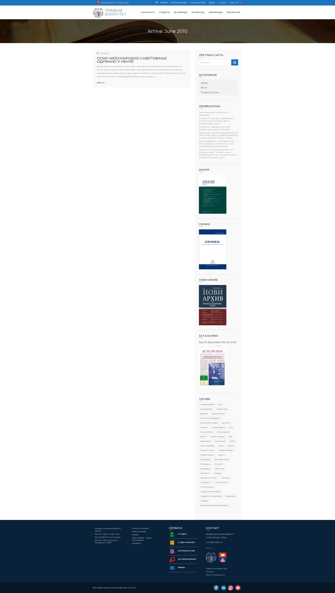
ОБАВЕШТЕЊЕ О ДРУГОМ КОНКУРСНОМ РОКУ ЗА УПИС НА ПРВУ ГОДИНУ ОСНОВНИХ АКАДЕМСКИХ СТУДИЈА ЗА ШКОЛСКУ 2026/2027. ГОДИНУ (218, 135)
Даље (99, 82)
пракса (222, 455)
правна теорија (207, 455)
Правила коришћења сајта (216, 568)
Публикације (216, 12)
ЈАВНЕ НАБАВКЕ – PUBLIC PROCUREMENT (142, 539)
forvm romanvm (207, 404)
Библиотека (233, 12)
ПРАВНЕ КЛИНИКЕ (139, 531)
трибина (204, 501)
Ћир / (232, 2)
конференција (218, 427)
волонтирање (218, 414)
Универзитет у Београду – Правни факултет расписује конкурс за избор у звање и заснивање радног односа (217, 121)
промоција (205, 464)
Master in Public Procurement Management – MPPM (106, 541)
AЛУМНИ (135, 535)
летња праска (206, 432)
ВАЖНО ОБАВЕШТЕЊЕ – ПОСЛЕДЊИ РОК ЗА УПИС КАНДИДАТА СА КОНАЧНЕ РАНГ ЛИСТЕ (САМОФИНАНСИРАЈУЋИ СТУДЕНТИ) (216, 143)
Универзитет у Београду (115, 2)
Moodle (212, 2)
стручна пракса (207, 487)
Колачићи (210, 571)
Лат (236, 2)
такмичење (230, 496)
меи (230, 436)
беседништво (206, 409)
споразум (225, 478)
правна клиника (226, 450)
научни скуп (220, 441)
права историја (207, 450)
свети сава (220, 469)
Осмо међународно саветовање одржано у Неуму (132, 60)
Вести (204, 87)
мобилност (205, 441)
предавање (205, 459)
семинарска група (208, 478)
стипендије (205, 482)
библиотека (222, 409)
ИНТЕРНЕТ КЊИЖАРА (140, 528)
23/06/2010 (104, 53)
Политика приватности (215, 575)
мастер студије (218, 436)
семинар (218, 473)
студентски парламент (210, 491)
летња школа (223, 432)
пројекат (219, 464)
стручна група (221, 482)
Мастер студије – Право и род (107, 534)
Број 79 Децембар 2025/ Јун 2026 (217, 342)
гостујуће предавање (210, 418)
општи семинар (207, 446)
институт (226, 423)
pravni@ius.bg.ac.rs (214, 542)
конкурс (204, 427)
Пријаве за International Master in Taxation (108, 529)
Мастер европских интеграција (108, 537)
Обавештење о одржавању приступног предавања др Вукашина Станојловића (215, 128)
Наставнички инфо (179, 2)
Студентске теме (210, 92)
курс (231, 427)
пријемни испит (222, 459)
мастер (203, 436)
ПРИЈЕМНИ (136, 543)
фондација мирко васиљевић (214, 505)
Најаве (204, 82)
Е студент (222, 2)
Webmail (163, 2)
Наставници (180, 12)
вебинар (204, 414)
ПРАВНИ (115, 12)
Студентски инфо (197, 2)
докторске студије (209, 423)
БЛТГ (221, 404)
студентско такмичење (211, 496)
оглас (232, 441)
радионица (205, 469)
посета (231, 446)
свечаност (205, 473)
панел (221, 446)
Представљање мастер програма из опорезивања (213, 113)
